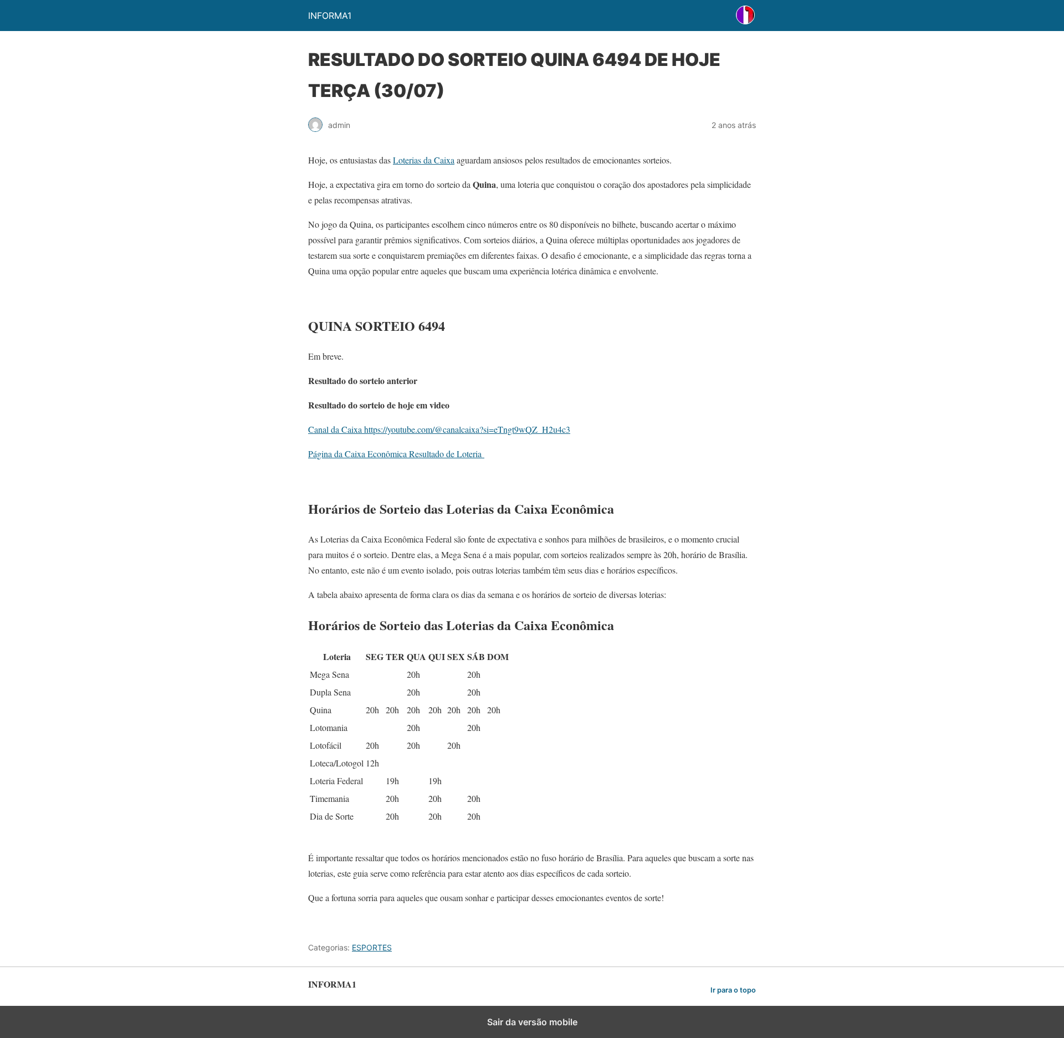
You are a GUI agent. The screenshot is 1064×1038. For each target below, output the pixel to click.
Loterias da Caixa (423, 160)
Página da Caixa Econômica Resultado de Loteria (396, 453)
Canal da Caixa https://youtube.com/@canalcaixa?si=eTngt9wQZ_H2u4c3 (439, 429)
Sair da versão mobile (532, 1021)
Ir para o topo (733, 990)
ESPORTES (372, 947)
